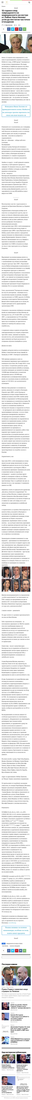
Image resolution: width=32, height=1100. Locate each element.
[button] (29, 2)
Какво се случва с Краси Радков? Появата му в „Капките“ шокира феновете (20, 1006)
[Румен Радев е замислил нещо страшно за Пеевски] (16, 975)
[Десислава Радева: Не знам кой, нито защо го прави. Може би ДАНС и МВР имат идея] (5, 1028)
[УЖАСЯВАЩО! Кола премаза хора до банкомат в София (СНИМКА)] (5, 1040)
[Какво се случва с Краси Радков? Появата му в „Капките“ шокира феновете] (5, 1006)
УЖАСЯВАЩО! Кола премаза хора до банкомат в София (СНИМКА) (20, 1040)
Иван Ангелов (9, 25)
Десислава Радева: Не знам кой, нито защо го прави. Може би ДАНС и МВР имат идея (20, 1029)
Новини (3, 6)
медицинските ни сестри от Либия (14, 943)
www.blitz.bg (12, 923)
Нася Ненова (5, 945)
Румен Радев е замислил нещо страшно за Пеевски (15, 990)
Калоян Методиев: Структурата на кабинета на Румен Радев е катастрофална (20, 1017)
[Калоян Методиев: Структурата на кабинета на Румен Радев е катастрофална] (5, 1016)
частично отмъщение (15, 945)
